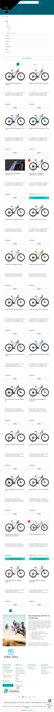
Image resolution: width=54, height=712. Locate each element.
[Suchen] (40, 2)
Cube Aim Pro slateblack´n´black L (14, 220)
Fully (9, 30)
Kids (7, 23)
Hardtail (9, 28)
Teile (6, 44)
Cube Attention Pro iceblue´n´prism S (13, 581)
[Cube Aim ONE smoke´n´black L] (39, 211)
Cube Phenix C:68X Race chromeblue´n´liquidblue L (36, 174)
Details (15, 107)
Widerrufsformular (19, 668)
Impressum (43, 670)
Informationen (32, 665)
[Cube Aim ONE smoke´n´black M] (39, 301)
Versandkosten (26, 706)
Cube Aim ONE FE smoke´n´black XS (14, 490)
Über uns (7, 52)
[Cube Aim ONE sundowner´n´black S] (15, 75)
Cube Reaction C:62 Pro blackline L (38, 490)
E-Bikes (7, 35)
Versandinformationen (20, 672)
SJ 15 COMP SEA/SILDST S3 (37, 534)
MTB (8, 26)
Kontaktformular (6, 681)
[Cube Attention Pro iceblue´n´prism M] (39, 572)
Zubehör (7, 41)
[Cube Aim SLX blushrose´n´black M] (15, 436)
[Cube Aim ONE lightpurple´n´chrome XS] (15, 165)
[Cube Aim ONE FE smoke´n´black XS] (15, 481)
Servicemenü (44, 665)
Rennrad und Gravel (11, 33)
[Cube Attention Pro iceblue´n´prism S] (15, 572)
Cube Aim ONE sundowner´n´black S (13, 84)
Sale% (6, 49)
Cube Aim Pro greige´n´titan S (13, 264)
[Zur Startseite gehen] (6, 9)
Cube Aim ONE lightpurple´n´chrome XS (13, 174)
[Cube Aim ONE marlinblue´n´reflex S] (39, 120)
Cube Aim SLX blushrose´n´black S (38, 445)
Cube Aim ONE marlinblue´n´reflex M (39, 355)
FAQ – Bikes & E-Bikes (17, 678)
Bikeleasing (30, 667)
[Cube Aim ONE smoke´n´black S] (15, 301)
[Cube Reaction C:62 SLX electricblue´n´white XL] (15, 526)
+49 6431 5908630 (7, 670)
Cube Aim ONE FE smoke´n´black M (14, 400)
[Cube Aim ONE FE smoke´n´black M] (15, 391)
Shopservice (18, 665)
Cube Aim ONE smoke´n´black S (14, 309)
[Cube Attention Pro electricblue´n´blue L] (15, 346)
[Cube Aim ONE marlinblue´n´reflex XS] (15, 120)
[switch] (49, 707)
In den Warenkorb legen (39, 197)
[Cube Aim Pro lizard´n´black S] (39, 256)
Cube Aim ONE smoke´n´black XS (38, 83)
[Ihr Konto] (19, 9)
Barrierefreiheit (44, 673)
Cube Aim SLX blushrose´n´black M (14, 445)
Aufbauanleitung (19, 681)
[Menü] (52, 699)
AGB (16, 667)
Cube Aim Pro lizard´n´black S (37, 264)
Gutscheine (8, 46)
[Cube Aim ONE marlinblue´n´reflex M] (39, 346)
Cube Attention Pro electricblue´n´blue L (14, 355)
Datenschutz (44, 668)
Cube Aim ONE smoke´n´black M (38, 309)
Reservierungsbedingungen (47, 667)
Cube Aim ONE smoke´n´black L (38, 219)
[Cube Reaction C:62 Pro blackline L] (39, 481)
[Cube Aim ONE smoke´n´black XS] (39, 75)
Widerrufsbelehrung (19, 670)
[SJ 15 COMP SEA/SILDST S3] (39, 526)
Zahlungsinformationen (20, 673)
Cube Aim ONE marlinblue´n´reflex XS (15, 129)
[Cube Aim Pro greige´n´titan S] (15, 256)
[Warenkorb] (22, 9)
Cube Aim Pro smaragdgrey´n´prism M (37, 400)
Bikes (6, 21)
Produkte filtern (28, 58)
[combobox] (27, 2)
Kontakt (17, 675)
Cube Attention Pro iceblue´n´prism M (37, 581)
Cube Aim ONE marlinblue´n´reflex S (39, 129)
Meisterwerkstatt (31, 668)
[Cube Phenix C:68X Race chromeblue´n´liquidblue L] (39, 165)
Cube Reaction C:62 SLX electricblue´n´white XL (12, 535)
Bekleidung (8, 38)
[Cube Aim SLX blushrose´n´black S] (39, 436)
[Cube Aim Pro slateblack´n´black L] (15, 211)
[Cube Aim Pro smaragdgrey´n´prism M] (39, 391)
